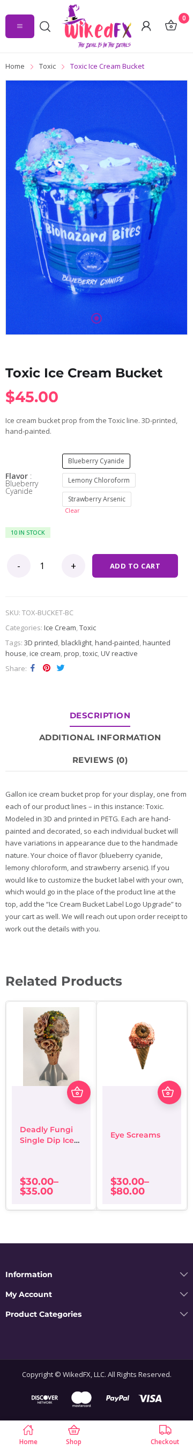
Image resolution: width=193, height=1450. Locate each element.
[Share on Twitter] (60, 668)
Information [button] (29, 1274)
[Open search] (48, 26)
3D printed (41, 642)
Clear (72, 510)
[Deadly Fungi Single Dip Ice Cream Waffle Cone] (51, 1046)
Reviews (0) (100, 760)
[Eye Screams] (141, 1046)
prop (71, 653)
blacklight (76, 642)
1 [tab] (96, 318)
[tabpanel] (96, 207)
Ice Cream (60, 627)
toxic (90, 653)
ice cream (45, 653)
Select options (79, 1092)
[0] (170, 26)
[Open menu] (19, 26)
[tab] (100, 715)
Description (100, 715)
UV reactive (119, 653)
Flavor (21, 483)
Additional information (100, 737)
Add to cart (135, 566)
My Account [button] (28, 1294)
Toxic (87, 627)
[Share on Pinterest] (46, 668)
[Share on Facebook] (32, 668)
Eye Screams (135, 1135)
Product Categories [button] (43, 1314)
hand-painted (117, 642)
